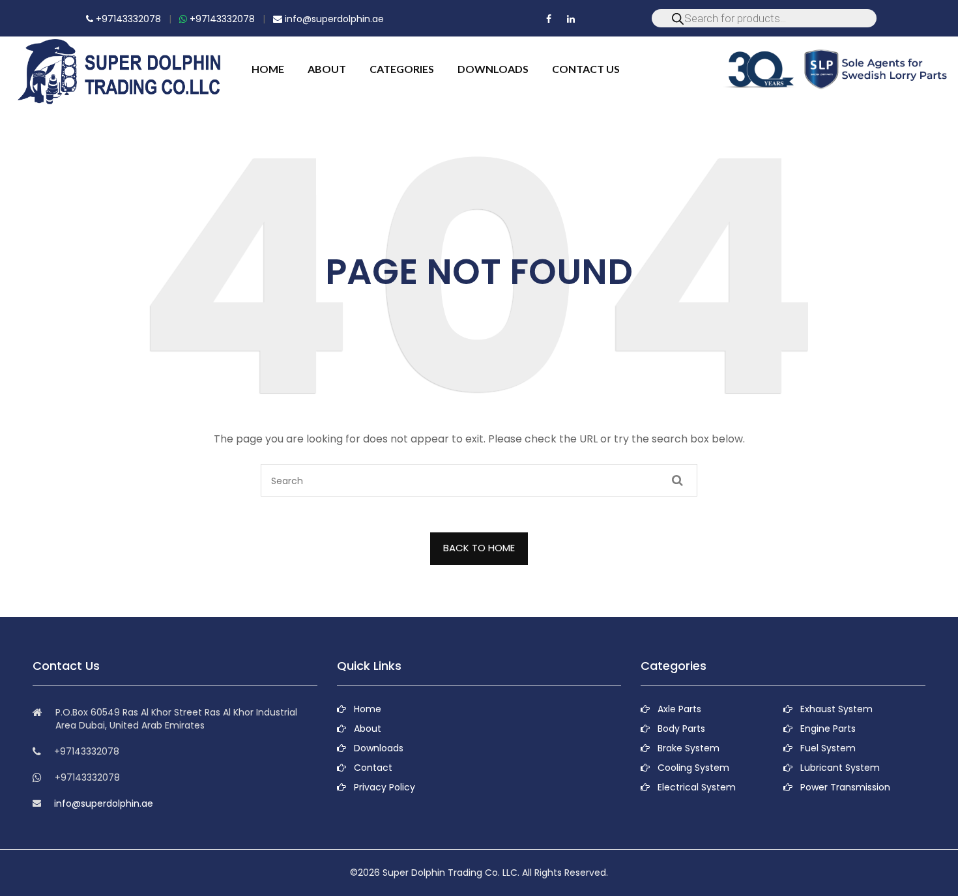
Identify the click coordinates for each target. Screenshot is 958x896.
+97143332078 (127, 18)
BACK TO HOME (479, 548)
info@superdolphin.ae (333, 18)
